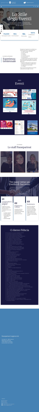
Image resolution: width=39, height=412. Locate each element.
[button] (1, 6)
